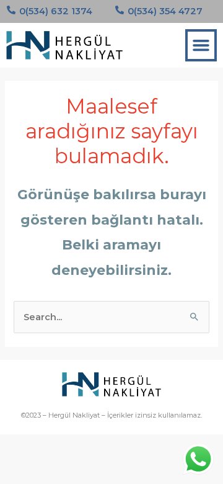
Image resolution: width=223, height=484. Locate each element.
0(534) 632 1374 (55, 11)
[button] (201, 45)
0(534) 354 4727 (165, 11)
